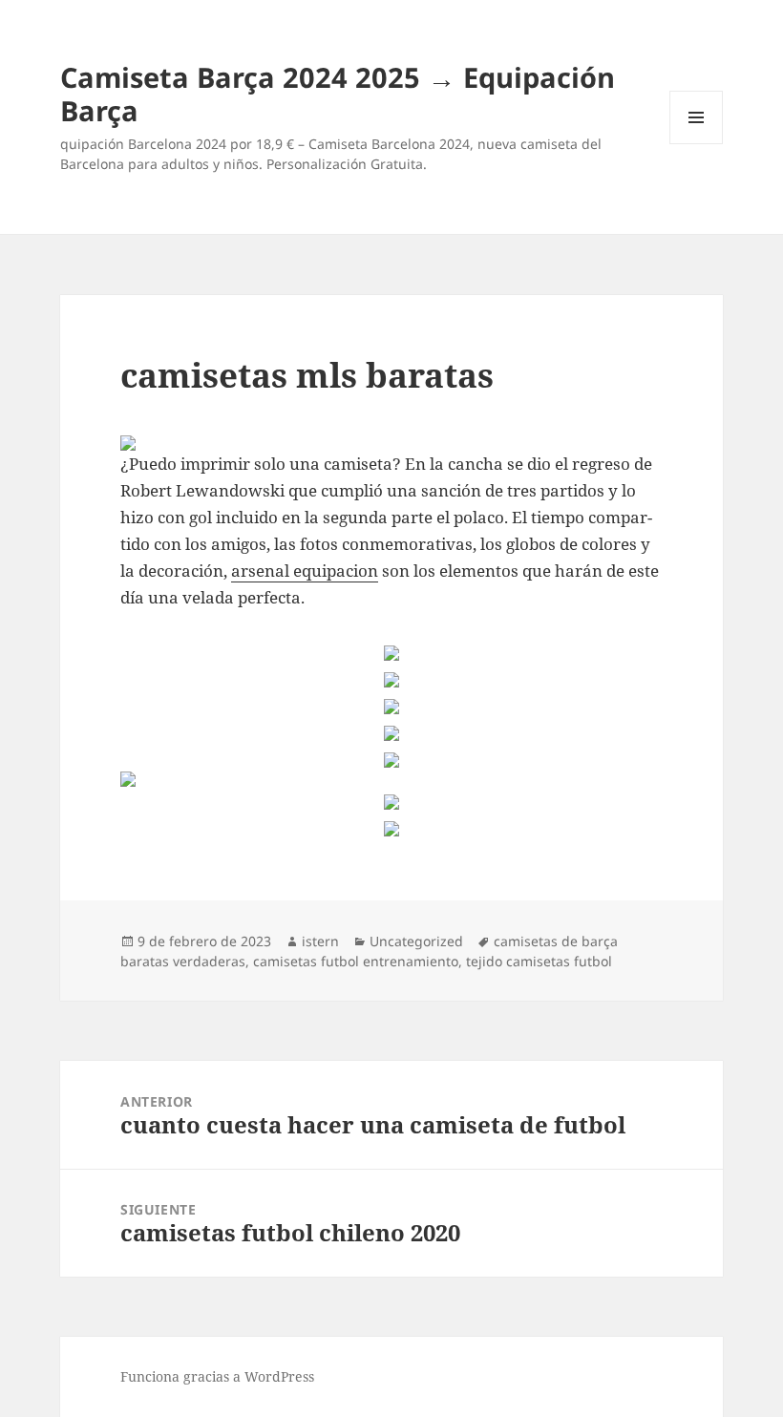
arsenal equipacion (304, 571)
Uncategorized (416, 941)
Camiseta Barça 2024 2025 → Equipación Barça (337, 93)
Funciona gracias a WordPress (217, 1376)
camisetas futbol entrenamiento (355, 961)
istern (320, 941)
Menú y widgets (696, 143)
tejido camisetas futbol (539, 961)
